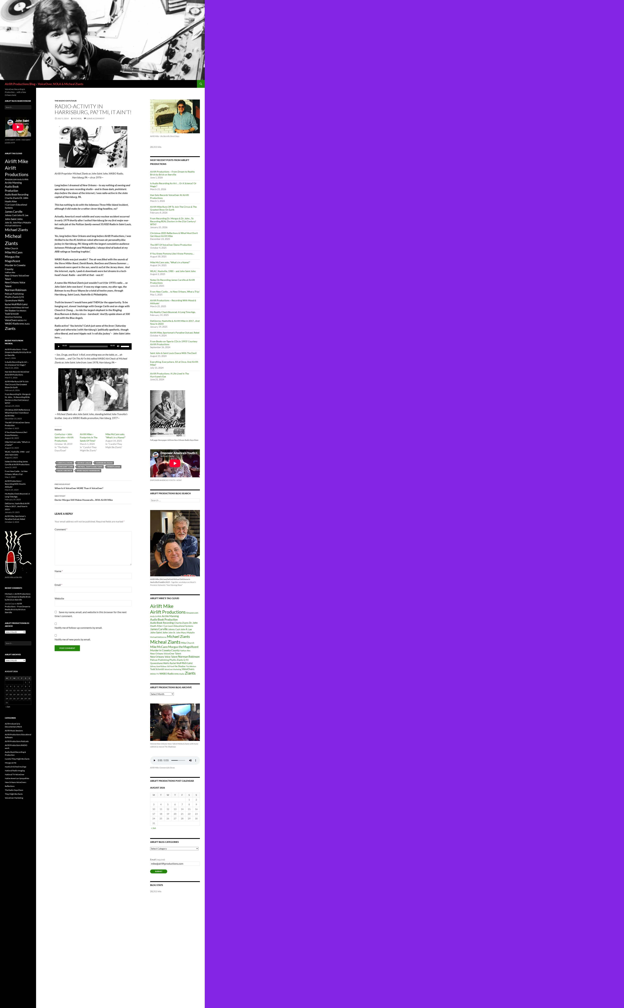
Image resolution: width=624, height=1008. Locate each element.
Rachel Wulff (176, 663)
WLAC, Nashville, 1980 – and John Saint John (173, 271)
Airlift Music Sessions (14, 730)
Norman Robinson (189, 656)
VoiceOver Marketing (172, 669)
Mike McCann (159, 647)
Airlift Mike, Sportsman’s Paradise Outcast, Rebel (174, 332)
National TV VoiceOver (14, 774)
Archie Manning (170, 616)
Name (59, 571)
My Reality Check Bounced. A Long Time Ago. (173, 312)
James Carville (159, 629)
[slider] (125, 346)
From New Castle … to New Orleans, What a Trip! (175, 291)
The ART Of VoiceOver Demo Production (171, 244)
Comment (61, 529)
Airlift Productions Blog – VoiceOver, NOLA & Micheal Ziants (44, 84)
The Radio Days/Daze (66, 100)
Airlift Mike (161, 606)
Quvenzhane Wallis (159, 663)
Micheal (77, 118)
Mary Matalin (188, 632)
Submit (158, 871)
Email (58, 584)
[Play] (58, 346)
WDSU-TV (154, 674)
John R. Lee (186, 629)
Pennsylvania (113, 467)
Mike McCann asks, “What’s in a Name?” (170, 262)
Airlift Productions (168, 612)
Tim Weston (191, 666)
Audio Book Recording (162, 622)
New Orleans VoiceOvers (15, 782)
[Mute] (118, 346)
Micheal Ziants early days (90, 467)
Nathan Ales (185, 650)
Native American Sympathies (17, 778)
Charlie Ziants (181, 622)
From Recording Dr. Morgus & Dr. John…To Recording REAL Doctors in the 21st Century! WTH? (173, 221)
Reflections (9, 786)
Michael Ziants (178, 636)
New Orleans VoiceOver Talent (165, 653)
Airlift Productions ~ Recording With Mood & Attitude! (15, 484)
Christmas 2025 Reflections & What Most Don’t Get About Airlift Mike (17, 413)
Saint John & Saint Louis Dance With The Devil (173, 353)
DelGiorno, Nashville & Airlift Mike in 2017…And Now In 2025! (17, 506)
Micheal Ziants (165, 642)
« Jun (153, 828)
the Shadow (180, 666)
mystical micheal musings (15, 766)
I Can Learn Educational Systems (178, 626)
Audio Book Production (164, 619)
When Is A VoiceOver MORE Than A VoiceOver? (79, 486)
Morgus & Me (10, 763)
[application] (93, 346)
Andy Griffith (155, 616)
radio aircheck (64, 471)
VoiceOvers (188, 669)
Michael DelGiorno (158, 637)
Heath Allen (156, 625)
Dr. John (193, 622)
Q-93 (185, 660)
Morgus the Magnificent (183, 647)
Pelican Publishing (159, 659)
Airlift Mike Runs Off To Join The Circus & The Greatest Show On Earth (173, 208)
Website (59, 598)
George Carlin (84, 463)
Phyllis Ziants (176, 659)
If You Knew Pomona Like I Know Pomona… (172, 253)
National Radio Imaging (15, 770)
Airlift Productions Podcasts (17, 741)
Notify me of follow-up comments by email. (78, 627)
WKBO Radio (166, 673)
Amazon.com (192, 612)
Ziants (190, 673)
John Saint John (65, 467)
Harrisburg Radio (104, 463)
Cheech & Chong (65, 463)
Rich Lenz (187, 662)
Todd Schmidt (157, 669)
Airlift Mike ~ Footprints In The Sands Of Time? (88, 437)
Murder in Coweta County (165, 650)
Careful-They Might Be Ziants (17, 759)
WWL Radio (179, 674)
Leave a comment (95, 118)
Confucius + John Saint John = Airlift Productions (64, 437)
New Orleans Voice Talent (164, 656)
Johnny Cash (174, 629)
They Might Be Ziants (14, 794)
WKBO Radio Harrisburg (88, 471)
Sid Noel (170, 666)
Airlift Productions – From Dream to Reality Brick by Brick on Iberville (172, 173)
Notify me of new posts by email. (73, 639)
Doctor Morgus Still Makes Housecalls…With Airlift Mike (84, 498)
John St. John (174, 632)
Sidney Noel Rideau (158, 666)
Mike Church (187, 642)
